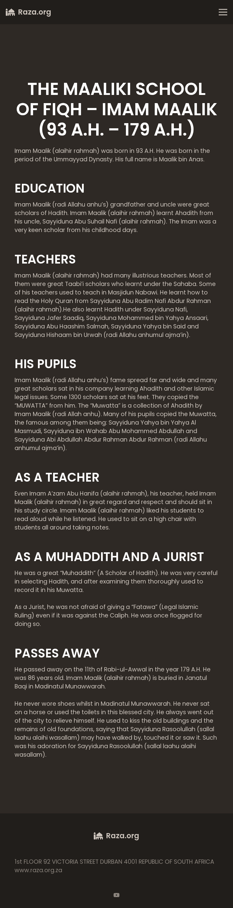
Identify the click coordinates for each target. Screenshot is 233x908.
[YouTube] (116, 895)
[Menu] (223, 12)
